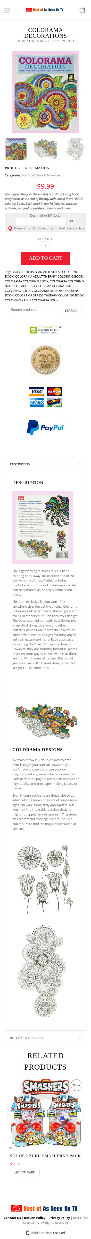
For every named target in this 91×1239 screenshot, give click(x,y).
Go (71, 221)
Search (71, 310)
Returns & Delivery (26, 1038)
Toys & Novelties (42, 41)
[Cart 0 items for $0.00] (79, 10)
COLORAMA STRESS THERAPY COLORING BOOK (49, 295)
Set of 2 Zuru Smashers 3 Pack (45, 1156)
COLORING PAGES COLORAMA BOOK (31, 300)
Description (20, 464)
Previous (10, 91)
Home (21, 41)
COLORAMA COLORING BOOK (26, 281)
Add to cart (45, 258)
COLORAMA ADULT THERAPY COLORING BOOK (49, 276)
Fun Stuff (28, 175)
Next (81, 91)
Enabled (59, 1233)
